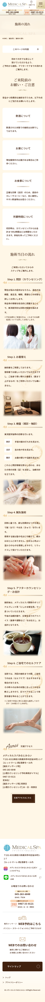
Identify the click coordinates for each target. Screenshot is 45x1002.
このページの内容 (21, 49)
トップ (7, 977)
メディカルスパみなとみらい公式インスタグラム (23, 869)
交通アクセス (32, 6)
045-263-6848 (12, 13)
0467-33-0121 (37, 13)
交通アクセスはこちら (22, 797)
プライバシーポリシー (14, 982)
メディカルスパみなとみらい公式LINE (23, 877)
